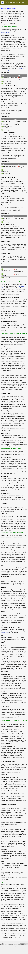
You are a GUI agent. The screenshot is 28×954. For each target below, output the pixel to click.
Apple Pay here (7, 70)
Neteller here (21, 68)
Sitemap (22, 947)
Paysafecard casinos (18, 670)
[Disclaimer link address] (14, 944)
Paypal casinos (5, 632)
